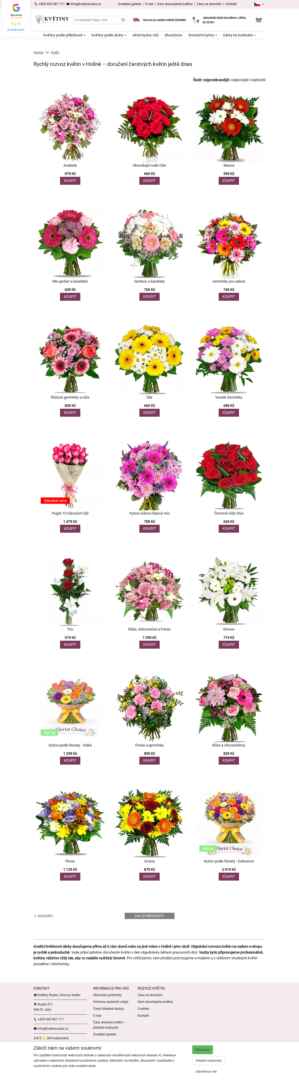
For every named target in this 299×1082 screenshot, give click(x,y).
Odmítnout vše (206, 1071)
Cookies (143, 1009)
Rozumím (203, 1050)
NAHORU (45, 916)
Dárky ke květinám (238, 35)
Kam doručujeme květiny (175, 4)
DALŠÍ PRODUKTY (149, 916)
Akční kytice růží (145, 35)
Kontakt (231, 4)
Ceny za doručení (209, 4)
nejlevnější (239, 80)
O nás (149, 4)
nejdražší (258, 80)
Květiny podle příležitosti (63, 35)
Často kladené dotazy (108, 1009)
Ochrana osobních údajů (110, 1002)
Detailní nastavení (209, 1060)
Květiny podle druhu (108, 35)
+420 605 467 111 (51, 4)
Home (39, 52)
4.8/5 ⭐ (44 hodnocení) (51, 1038)
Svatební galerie (130, 4)
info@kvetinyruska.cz (85, 4)
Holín (55, 52)
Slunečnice (173, 35)
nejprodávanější (216, 80)
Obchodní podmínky (107, 995)
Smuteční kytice (201, 35)
